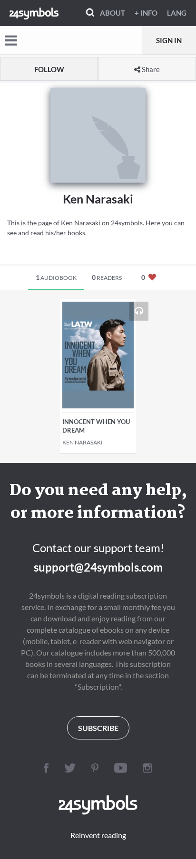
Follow (49, 69)
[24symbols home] (34, 13)
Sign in (169, 40)
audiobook (56, 277)
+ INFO (146, 13)
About (112, 13)
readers (107, 277)
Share (150, 69)
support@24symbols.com (98, 567)
